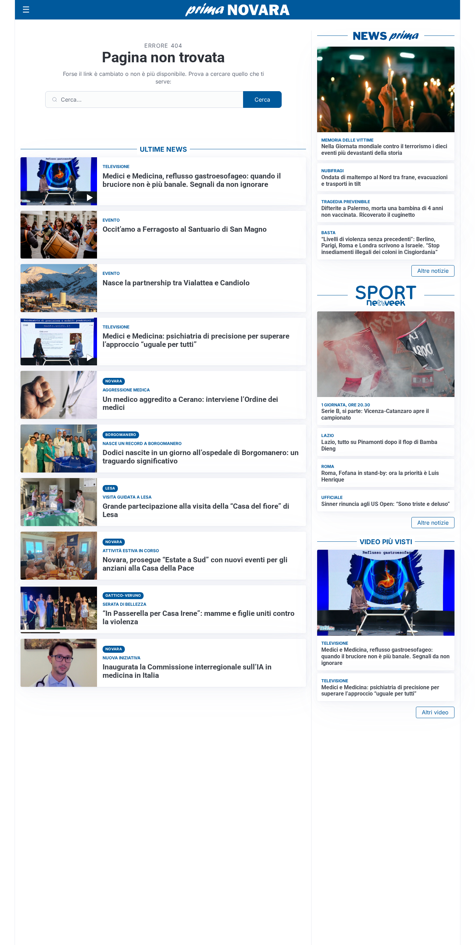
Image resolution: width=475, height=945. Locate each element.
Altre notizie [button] (433, 270)
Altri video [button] (435, 712)
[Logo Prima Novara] (237, 10)
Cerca (262, 99)
